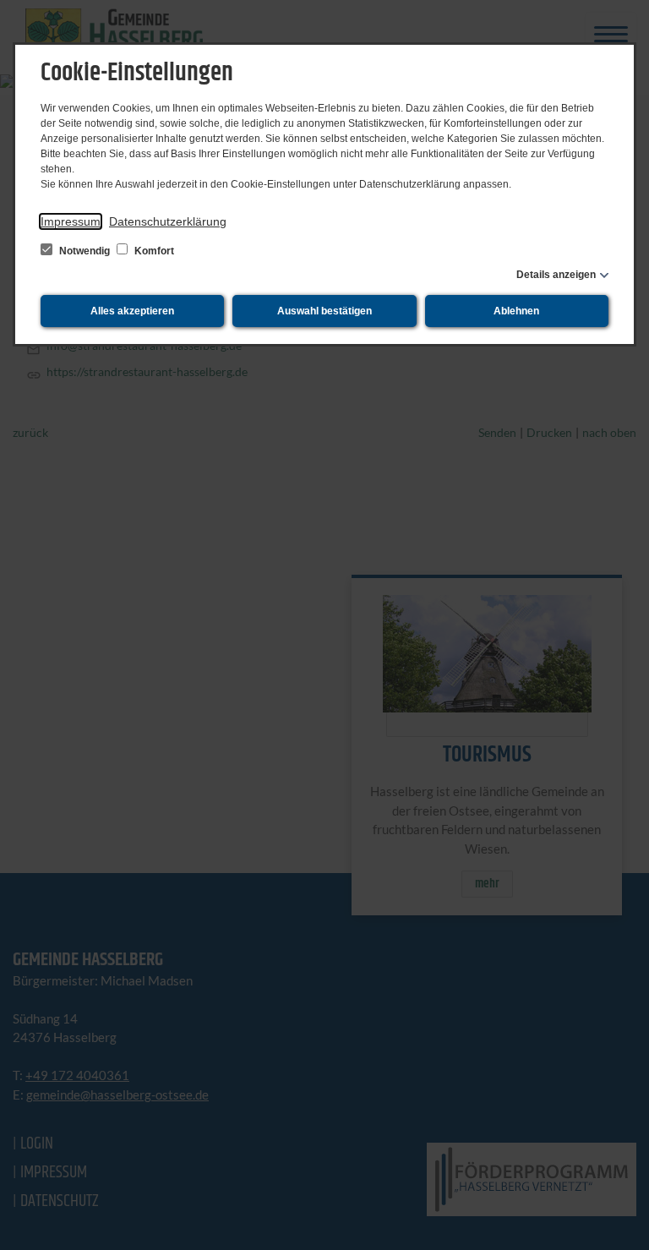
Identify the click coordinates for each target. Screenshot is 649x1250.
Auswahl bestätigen (324, 311)
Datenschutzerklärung (167, 221)
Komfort (153, 251)
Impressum (71, 221)
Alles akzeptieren (132, 311)
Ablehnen (516, 311)
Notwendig (84, 251)
